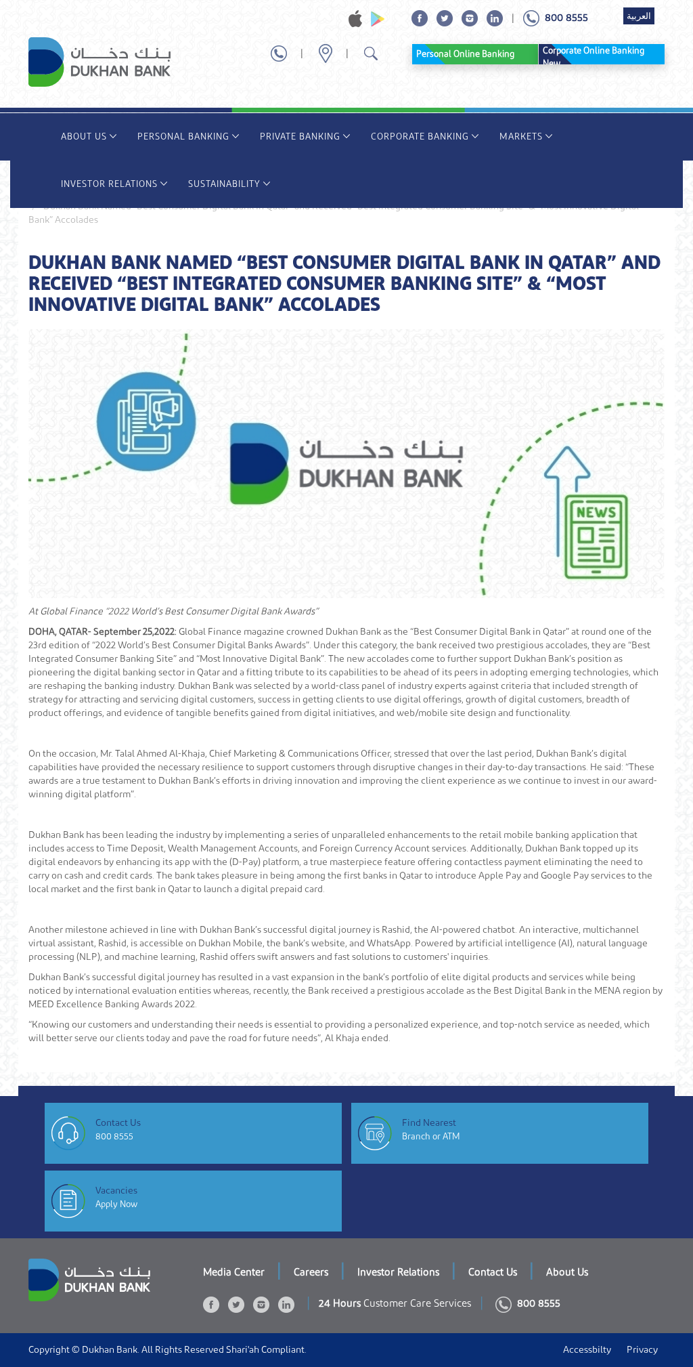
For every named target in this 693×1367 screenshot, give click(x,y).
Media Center (234, 1272)
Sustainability (224, 184)
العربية (639, 16)
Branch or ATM (431, 1136)
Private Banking (300, 136)
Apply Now (116, 1204)
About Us (84, 136)
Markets (521, 136)
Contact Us (492, 1272)
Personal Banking (183, 136)
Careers (311, 1272)
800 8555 (114, 1136)
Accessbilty (587, 1350)
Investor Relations (109, 184)
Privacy (642, 1350)
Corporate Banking (420, 136)
